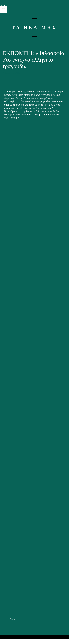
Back (12, 619)
